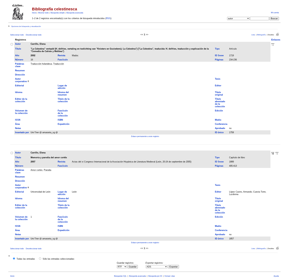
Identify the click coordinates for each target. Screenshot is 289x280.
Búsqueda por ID (155, 276)
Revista (61, 55)
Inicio (34, 13)
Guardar (132, 266)
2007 (33, 161)
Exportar (173, 266)
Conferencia (221, 124)
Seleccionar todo (17, 35)
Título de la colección (63, 100)
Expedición (63, 124)
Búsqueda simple (57, 13)
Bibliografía (261, 35)
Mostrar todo (43, 13)
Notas (18, 128)
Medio (218, 120)
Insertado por (22, 132)
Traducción (58, 64)
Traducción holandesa (41, 64)
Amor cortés (36, 170)
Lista (253, 35)
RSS (108, 18)
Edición (219, 110)
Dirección (20, 74)
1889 (231, 161)
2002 (33, 55)
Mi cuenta (275, 13)
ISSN (17, 120)
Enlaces (275, 39)
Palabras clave (19, 65)
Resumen (20, 70)
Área (17, 124)
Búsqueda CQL (120, 276)
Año (17, 55)
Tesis (217, 79)
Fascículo (63, 59)
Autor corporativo (21, 80)
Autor (18, 44)
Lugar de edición (62, 86)
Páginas (219, 59)
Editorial (19, 85)
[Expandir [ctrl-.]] (9, 256)
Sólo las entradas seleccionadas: (59, 259)
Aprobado (220, 128)
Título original (219, 93)
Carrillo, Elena (38, 44)
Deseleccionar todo (33, 35)
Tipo (217, 49)
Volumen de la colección (21, 111)
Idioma (18, 92)
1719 (231, 55)
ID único (219, 132)
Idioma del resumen (63, 93)
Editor (218, 85)
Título (18, 49)
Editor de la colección (21, 100)
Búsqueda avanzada (74, 13)
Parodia (47, 170)
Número (19, 59)
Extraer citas (170, 276)
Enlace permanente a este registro (145, 136)
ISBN (60, 120)
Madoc (75, 55)
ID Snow (219, 55)
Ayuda (276, 276)
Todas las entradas (26, 259)
